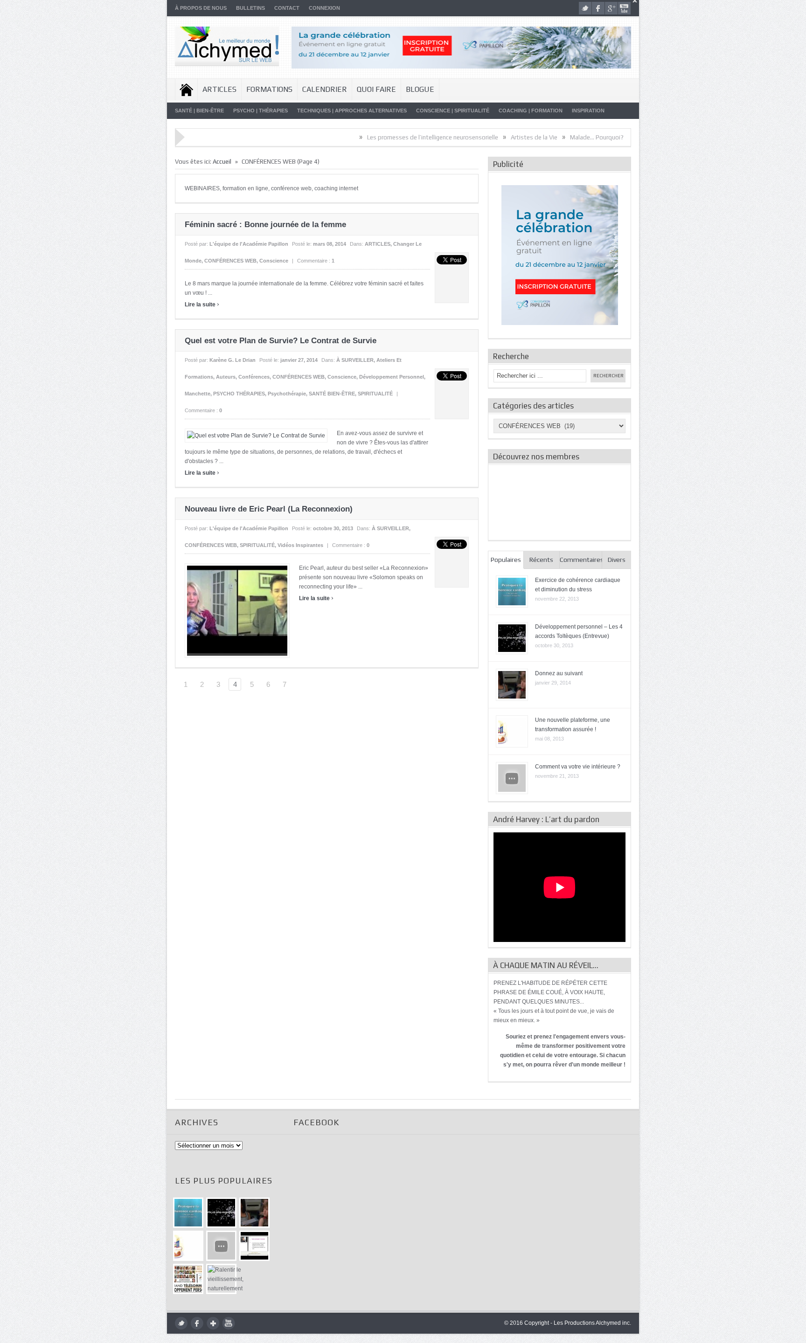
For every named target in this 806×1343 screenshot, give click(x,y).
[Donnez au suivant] (254, 1213)
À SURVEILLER (355, 360)
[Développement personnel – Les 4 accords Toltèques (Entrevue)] (221, 1213)
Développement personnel (391, 377)
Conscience (273, 260)
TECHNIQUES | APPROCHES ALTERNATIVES (352, 110)
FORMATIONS (269, 89)
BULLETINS (250, 8)
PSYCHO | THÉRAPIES (260, 110)
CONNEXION (324, 8)
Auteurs (226, 377)
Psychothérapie (287, 393)
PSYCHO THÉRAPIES (239, 393)
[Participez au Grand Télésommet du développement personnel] (188, 1279)
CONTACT (286, 8)
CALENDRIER (324, 89)
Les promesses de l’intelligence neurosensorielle (387, 137)
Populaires (506, 559)
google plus (611, 8)
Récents (541, 559)
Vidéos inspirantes (300, 545)
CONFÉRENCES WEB (230, 260)
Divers (616, 559)
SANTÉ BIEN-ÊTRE (332, 393)
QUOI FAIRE (376, 89)
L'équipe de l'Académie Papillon (248, 244)
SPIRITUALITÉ (375, 393)
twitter (585, 8)
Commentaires (581, 559)
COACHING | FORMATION (531, 110)
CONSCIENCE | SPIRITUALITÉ (452, 110)
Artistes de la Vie (489, 137)
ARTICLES (219, 89)
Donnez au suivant (559, 673)
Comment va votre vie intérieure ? (577, 766)
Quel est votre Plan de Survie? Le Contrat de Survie (280, 340)
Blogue (420, 89)
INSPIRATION (588, 110)
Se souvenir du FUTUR (620, 137)
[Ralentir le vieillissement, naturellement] (221, 1279)
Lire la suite (202, 304)
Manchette (197, 393)
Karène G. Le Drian (232, 360)
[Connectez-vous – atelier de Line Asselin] (254, 1246)
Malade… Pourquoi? (552, 137)
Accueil (186, 89)
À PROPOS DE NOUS (201, 8)
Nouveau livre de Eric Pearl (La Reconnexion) (269, 509)
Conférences (254, 377)
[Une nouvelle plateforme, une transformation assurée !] (188, 1246)
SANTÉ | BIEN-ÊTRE (199, 110)
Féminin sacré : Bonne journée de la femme (265, 224)
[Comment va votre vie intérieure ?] (221, 1246)
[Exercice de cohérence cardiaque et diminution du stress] (188, 1213)
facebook (598, 8)
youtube (624, 8)
